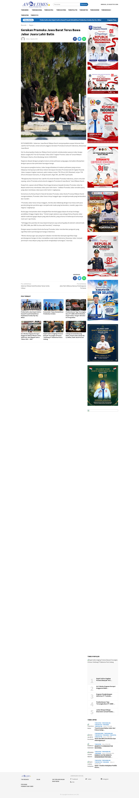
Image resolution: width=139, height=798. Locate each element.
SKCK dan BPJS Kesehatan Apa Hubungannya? (105, 739)
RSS (73, 782)
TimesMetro (98, 724)
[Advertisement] (53, 257)
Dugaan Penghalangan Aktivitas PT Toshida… (104, 695)
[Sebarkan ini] (75, 39)
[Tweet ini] (79, 39)
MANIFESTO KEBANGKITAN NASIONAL (104, 747)
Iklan (38, 779)
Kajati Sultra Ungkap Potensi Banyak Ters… (104, 679)
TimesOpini (98, 723)
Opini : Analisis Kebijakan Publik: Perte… (106, 766)
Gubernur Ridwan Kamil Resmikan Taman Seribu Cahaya (35, 286)
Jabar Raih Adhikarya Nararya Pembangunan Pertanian (73, 286)
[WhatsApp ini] (84, 39)
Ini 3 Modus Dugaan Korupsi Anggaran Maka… (105, 687)
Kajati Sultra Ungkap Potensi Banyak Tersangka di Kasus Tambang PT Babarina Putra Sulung (53, 336)
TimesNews (105, 724)
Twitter (89, 779)
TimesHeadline (106, 723)
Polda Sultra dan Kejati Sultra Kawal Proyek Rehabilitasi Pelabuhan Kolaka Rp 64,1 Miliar (39, 20)
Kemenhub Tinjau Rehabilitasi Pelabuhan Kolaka (53, 313)
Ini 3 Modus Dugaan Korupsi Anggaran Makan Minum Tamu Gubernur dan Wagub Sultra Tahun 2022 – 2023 (31, 336)
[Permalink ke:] (23, 39)
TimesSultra (98, 726)
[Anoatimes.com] (36, 4)
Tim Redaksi (25, 779)
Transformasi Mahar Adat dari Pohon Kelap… (105, 729)
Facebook (75, 779)
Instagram (105, 779)
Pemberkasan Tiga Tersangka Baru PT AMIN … (105, 703)
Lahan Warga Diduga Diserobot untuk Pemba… (105, 711)
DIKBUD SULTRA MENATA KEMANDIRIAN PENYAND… (103, 756)
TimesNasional (99, 733)
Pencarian (84, 4)
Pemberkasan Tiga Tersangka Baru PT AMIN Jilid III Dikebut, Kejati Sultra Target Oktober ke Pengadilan (76, 314)
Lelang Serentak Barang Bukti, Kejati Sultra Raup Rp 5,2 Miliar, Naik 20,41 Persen (75, 335)
